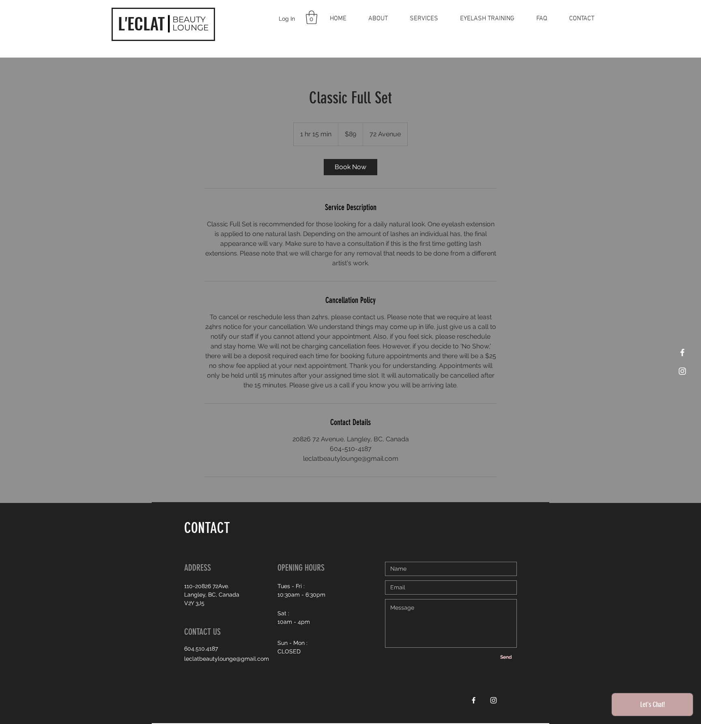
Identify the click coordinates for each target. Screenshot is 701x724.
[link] (350, 167)
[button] (311, 17)
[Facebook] (682, 352)
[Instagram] (682, 371)
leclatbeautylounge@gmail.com (226, 658)
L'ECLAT (141, 23)
